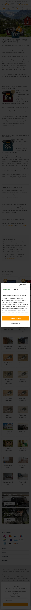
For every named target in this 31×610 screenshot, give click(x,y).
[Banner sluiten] (28, 285)
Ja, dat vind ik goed (15, 318)
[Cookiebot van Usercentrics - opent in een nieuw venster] (19, 285)
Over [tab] (25, 289)
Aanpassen (14, 323)
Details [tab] (16, 289)
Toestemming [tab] (6, 289)
